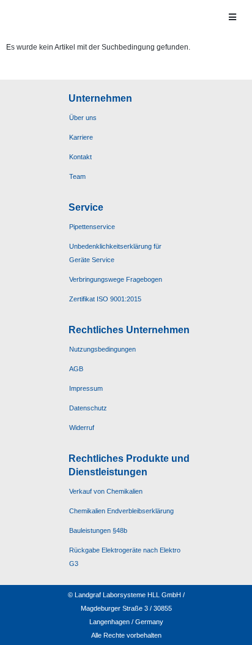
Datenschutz (88, 408)
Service (86, 207)
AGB (76, 368)
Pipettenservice (92, 226)
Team (77, 176)
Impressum (86, 388)
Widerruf (81, 427)
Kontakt (80, 156)
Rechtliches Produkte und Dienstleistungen (129, 465)
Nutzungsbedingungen (102, 349)
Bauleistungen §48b (98, 530)
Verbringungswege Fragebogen (115, 279)
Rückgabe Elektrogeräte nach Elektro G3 (124, 556)
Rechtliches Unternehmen (129, 330)
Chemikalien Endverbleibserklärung (121, 511)
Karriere (81, 137)
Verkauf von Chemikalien (106, 491)
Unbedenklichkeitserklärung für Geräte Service (115, 253)
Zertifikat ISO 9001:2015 (105, 299)
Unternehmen (100, 98)
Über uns (83, 117)
